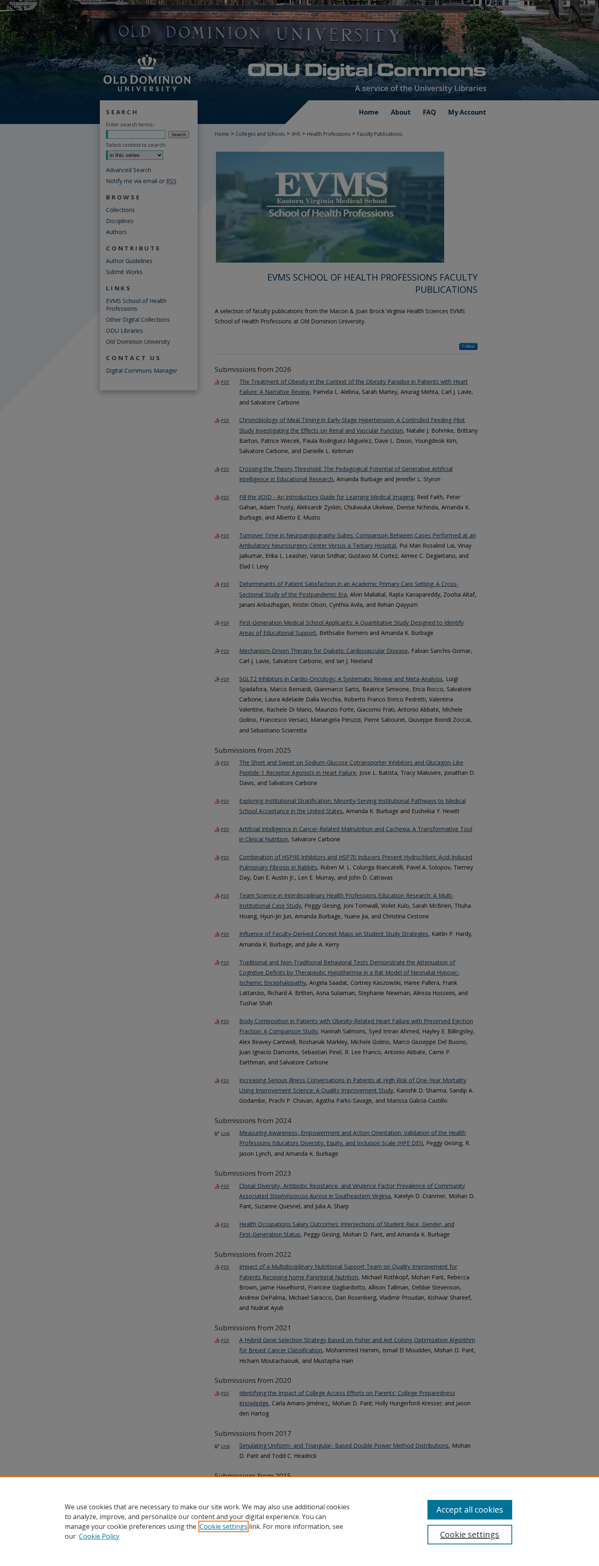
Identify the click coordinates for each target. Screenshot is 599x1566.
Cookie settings (223, 1526)
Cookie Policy (99, 1536)
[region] (299, 1521)
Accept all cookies (469, 1509)
